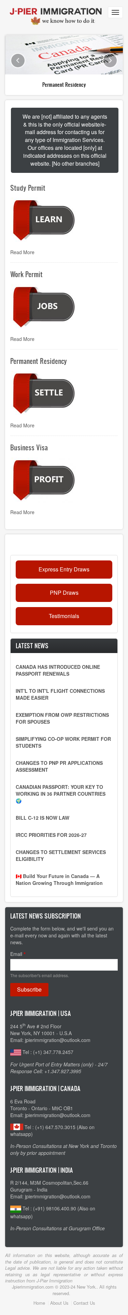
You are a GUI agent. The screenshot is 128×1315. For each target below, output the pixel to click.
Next (110, 60)
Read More (22, 252)
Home (39, 1303)
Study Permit (27, 187)
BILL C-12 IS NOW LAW (42, 817)
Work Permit (26, 274)
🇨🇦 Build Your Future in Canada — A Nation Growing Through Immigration (59, 879)
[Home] (55, 12)
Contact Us (84, 1303)
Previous (18, 60)
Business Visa (29, 447)
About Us (59, 1303)
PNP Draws (64, 592)
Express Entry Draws (64, 569)
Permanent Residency (64, 84)
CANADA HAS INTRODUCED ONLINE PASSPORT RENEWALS (58, 670)
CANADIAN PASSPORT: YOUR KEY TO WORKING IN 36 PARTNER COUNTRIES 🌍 (60, 793)
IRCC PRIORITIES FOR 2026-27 (51, 834)
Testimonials (64, 616)
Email (16, 953)
